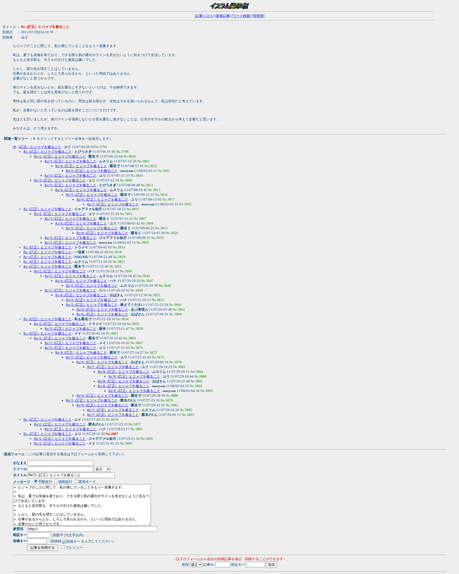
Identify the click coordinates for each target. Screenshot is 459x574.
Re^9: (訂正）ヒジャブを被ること (134, 376)
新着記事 (223, 16)
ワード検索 (241, 16)
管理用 (258, 16)
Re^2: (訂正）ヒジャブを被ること (60, 156)
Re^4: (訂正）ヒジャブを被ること (81, 166)
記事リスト (204, 16)
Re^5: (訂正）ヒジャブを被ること (92, 171)
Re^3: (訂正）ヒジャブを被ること (70, 161)
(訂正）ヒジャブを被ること (40, 147)
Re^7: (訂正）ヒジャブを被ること (113, 204)
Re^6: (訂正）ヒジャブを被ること (102, 199)
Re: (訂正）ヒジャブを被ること (47, 152)
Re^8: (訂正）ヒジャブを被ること (124, 372)
